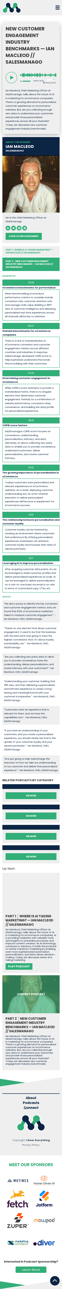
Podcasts (31, 1102)
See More (31, 795)
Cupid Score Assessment (24, 236)
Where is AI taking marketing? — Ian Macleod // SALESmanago (29, 251)
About (31, 1098)
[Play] (11, 77)
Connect (31, 1108)
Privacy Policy (31, 1145)
